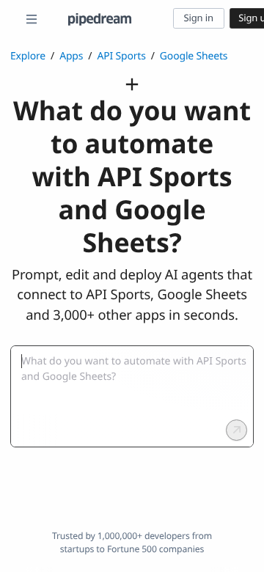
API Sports (121, 56)
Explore (27, 56)
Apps (71, 56)
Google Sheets (194, 56)
